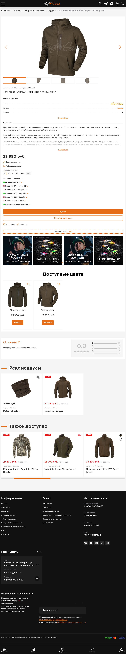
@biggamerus (90, 515)
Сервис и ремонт (8, 515)
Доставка (5, 507)
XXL (22, 173)
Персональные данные (52, 519)
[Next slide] (41, 552)
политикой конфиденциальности (53, 620)
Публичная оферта (50, 511)
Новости (5, 534)
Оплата (4, 504)
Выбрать (18, 322)
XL (17, 173)
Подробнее (63, 118)
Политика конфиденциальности (56, 515)
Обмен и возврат (8, 519)
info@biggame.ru (92, 535)
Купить (63, 212)
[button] (120, 47)
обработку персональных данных (71, 622)
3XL (28, 173)
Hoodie (120, 108)
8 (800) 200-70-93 (93, 506)
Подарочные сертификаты (13, 526)
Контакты (46, 507)
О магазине (47, 504)
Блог (3, 530)
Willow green (48, 310)
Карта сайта (47, 523)
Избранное (10, 224)
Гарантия (5, 511)
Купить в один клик (63, 218)
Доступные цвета (13, 162)
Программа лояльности (11, 523)
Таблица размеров (13, 166)
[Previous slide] (37, 552)
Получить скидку (63, 231)
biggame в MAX (91, 525)
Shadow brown (17, 310)
